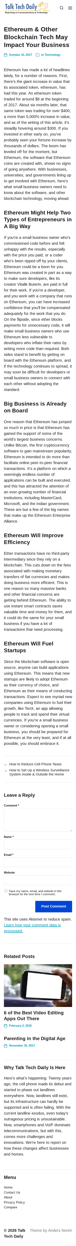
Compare (10, 1207)
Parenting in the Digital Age (34, 1038)
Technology (52, 54)
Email (8, 854)
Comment (11, 805)
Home (8, 1187)
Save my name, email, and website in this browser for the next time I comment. (35, 893)
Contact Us (12, 1192)
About (8, 1197)
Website (9, 872)
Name (9, 836)
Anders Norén (60, 1230)
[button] (61, 8)
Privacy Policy (14, 1202)
